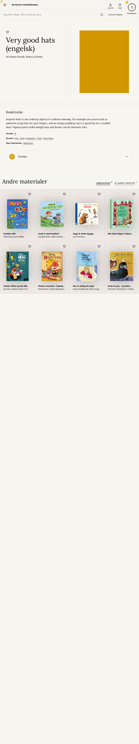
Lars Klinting (78, 237)
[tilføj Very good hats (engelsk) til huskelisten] (7, 32)
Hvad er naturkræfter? (48, 233)
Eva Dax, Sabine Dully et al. (15, 289)
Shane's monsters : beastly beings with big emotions (50, 286)
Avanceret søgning (115, 14)
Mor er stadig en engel (83, 286)
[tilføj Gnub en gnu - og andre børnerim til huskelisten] (134, 246)
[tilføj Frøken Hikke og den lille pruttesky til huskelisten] (29, 246)
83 (15, 133)
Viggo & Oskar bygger (83, 233)
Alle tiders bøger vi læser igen (119, 234)
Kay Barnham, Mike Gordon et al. (51, 237)
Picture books (48, 138)
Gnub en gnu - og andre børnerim (119, 286)
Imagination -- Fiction (34, 138)
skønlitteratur (28, 143)
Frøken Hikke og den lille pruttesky (15, 286)
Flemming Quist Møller (13, 237)
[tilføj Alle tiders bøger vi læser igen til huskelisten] (134, 194)
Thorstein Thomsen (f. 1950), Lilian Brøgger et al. (121, 289)
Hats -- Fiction (20, 138)
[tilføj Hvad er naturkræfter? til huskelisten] (64, 194)
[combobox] (53, 14)
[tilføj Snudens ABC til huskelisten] (29, 194)
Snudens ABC (9, 233)
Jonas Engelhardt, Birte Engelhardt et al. (86, 289)
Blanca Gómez (34, 57)
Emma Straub (17, 57)
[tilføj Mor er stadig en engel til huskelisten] (99, 246)
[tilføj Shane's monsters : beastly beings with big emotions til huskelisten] (64, 246)
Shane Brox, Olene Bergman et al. (51, 289)
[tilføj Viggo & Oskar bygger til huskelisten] (99, 194)
